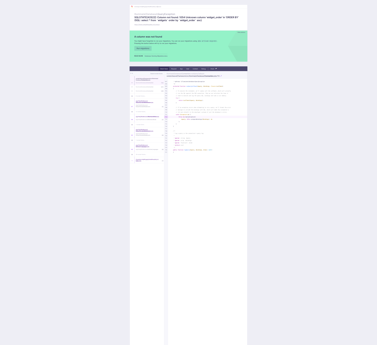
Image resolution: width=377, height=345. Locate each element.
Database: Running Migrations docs (156, 56)
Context (195, 69)
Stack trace (164, 69)
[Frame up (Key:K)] (130, 73)
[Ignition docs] (132, 7)
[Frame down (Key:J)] (132, 73)
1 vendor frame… (140, 124)
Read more (138, 56)
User (187, 69)
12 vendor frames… (141, 111)
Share (212, 69)
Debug (203, 69)
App (181, 69)
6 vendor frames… (141, 96)
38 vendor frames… (141, 154)
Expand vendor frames (156, 73)
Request (174, 69)
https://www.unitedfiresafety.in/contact (147, 24)
